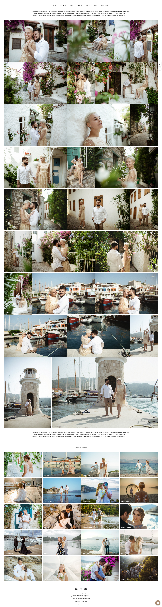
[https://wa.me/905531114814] (81, 589)
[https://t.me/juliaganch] (85, 589)
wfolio (82, 604)
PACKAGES (71, 5)
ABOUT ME (80, 5)
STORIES (95, 5)
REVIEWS (88, 5)
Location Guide (105, 5)
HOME (54, 5)
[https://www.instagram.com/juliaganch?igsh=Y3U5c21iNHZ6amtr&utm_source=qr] (76, 589)
